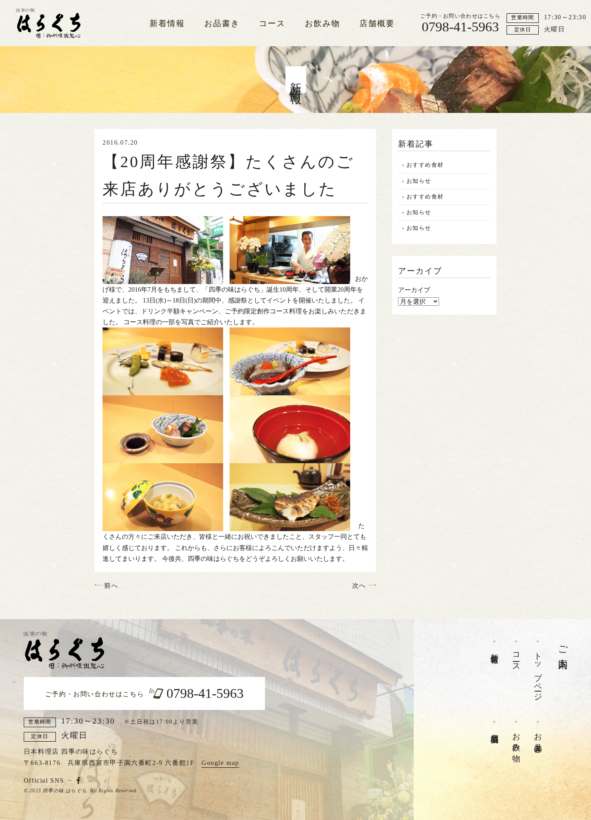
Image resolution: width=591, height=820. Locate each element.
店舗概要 (377, 23)
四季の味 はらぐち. (65, 790)
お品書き (222, 23)
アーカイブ (414, 289)
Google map (220, 762)
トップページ (538, 672)
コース (272, 23)
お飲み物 (322, 23)
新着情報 (167, 23)
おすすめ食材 (424, 165)
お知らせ (418, 181)
